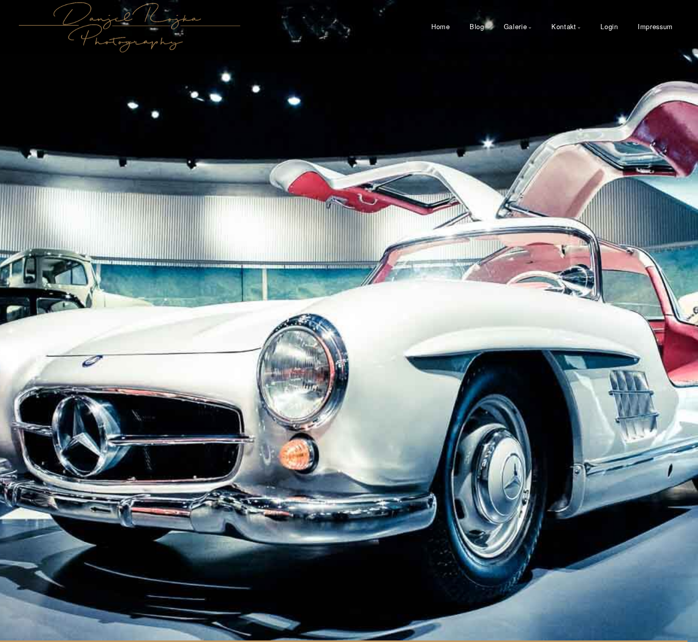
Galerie (515, 26)
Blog (477, 26)
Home (440, 26)
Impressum (655, 26)
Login (609, 26)
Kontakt (563, 26)
